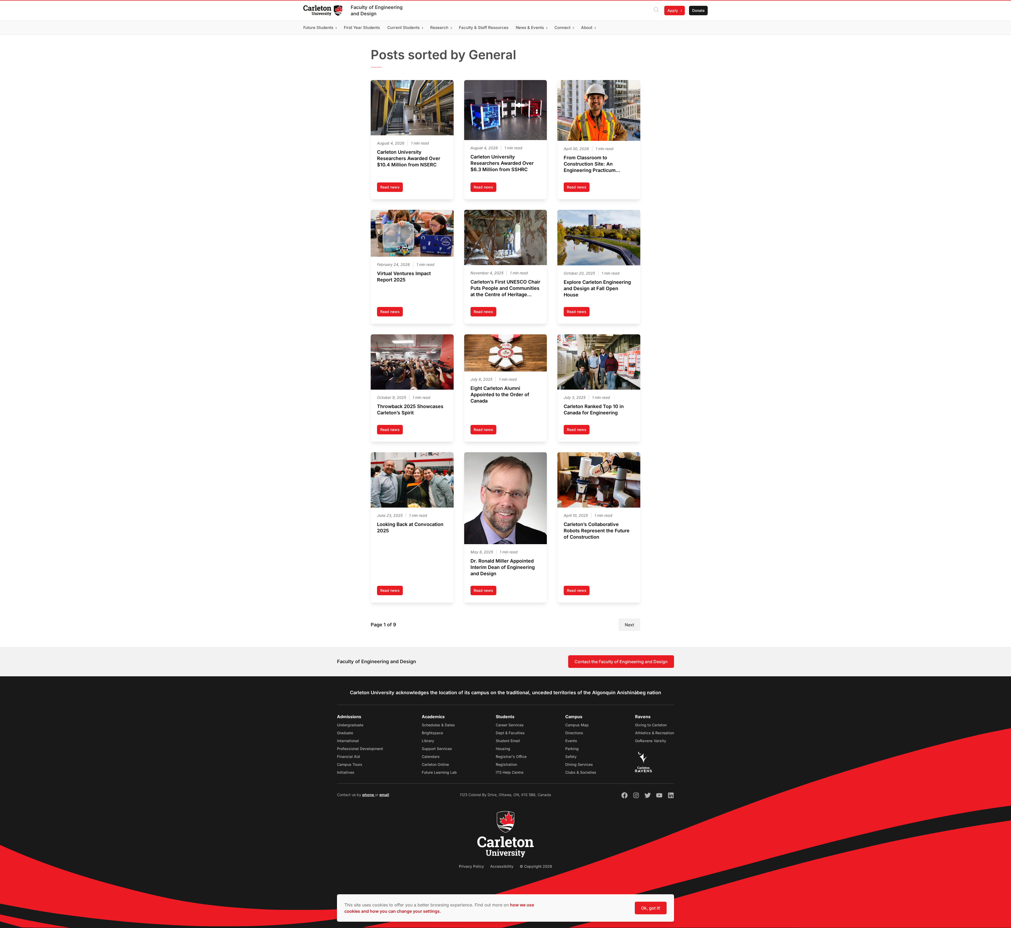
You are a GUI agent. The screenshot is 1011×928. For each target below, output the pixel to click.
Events (571, 740)
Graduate (345, 733)
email (384, 794)
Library (428, 740)
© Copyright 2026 (536, 866)
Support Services (437, 748)
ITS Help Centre (509, 772)
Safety (571, 756)
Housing (503, 748)
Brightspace (432, 733)
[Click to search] (656, 10)
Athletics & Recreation (654, 733)
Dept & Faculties (510, 733)
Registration (506, 764)
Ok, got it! (650, 908)
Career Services (510, 725)
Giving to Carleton (651, 725)
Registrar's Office (511, 756)
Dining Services (579, 764)
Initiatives (345, 772)
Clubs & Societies (580, 772)
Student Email (508, 740)
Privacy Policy (471, 866)
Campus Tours (349, 764)
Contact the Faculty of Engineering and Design (621, 661)
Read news (391, 188)
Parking (572, 748)
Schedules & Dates (438, 725)
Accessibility (501, 866)
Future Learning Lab (439, 772)
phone (368, 794)
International (348, 740)
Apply (672, 10)
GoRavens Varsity (650, 740)
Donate (698, 10)
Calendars (431, 756)
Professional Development (360, 748)
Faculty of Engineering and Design (377, 10)
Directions (574, 733)
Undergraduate (350, 725)
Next (629, 624)
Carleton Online (435, 764)
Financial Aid (348, 756)
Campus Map (577, 725)
